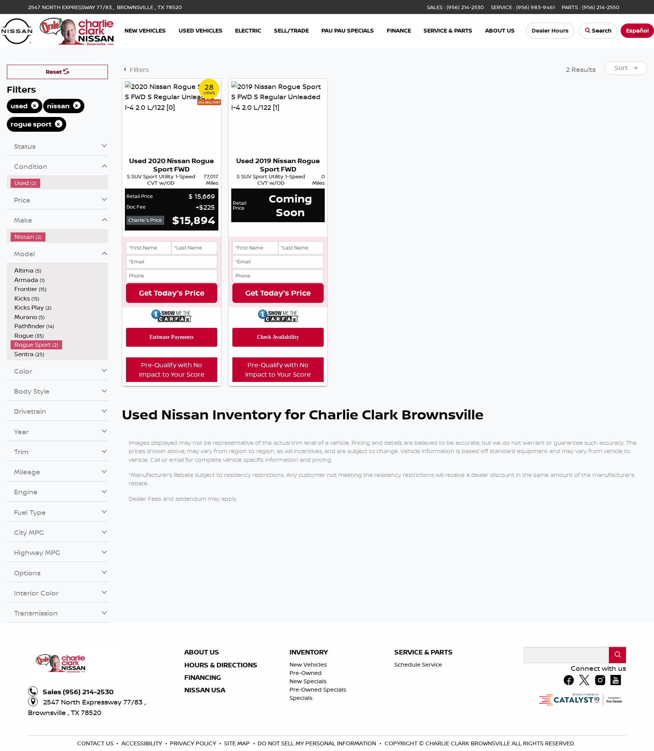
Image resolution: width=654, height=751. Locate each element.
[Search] (617, 731)
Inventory (309, 728)
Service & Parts (423, 728)
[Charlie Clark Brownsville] (58, 30)
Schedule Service (418, 740)
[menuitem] (59, 258)
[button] (145, 31)
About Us (201, 728)
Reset (54, 147)
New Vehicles (308, 740)
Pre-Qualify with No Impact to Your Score (171, 445)
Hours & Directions (220, 741)
